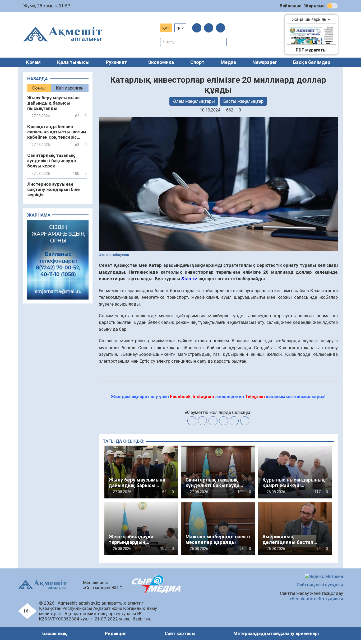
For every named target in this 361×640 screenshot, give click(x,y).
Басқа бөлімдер (311, 62)
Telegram (255, 396)
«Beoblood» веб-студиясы (316, 598)
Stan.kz (189, 278)
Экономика (161, 62)
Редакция (116, 633)
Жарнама (314, 5)
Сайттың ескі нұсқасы (320, 584)
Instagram (203, 396)
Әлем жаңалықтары (194, 101)
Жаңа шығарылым (314, 19)
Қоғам (33, 62)
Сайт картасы (180, 633)
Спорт (197, 62)
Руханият (116, 62)
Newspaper (264, 62)
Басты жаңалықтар (243, 101)
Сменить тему (332, 5)
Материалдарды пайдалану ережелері (276, 633)
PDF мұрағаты (311, 50)
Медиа (228, 62)
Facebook (180, 396)
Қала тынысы (73, 62)
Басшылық (54, 633)
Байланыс (291, 5)
